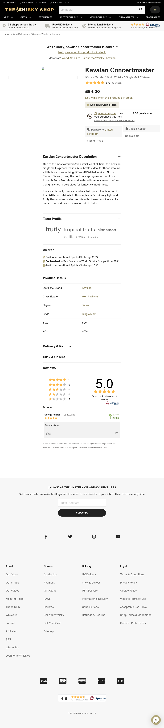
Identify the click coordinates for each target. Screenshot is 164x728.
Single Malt (89, 314)
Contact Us (51, 574)
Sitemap (49, 631)
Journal (10, 623)
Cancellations (90, 607)
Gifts (23, 17)
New (6, 17)
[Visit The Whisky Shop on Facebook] (45, 537)
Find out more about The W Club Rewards (114, 120)
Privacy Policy (128, 582)
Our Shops (12, 582)
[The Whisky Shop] (29, 10)
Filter (49, 407)
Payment (49, 582)
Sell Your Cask (52, 623)
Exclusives (45, 17)
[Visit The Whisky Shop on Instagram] (93, 537)
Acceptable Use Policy (133, 607)
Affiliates (11, 631)
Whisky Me (12, 647)
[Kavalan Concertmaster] (62, 77)
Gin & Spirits (126, 17)
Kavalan (87, 288)
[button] (82, 698)
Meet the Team (15, 599)
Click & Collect (91, 582)
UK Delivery (89, 574)
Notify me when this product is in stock (82, 52)
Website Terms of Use (133, 599)
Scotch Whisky (69, 17)
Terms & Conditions (132, 574)
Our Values (12, 590)
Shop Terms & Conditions (135, 615)
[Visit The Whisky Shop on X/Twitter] (69, 537)
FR (9, 639)
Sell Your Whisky (54, 615)
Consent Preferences (133, 623)
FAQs (47, 599)
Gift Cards (50, 590)
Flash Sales (153, 17)
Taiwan (86, 305)
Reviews (49, 607)
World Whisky (98, 17)
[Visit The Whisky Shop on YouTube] (117, 537)
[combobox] (102, 10)
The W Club (13, 607)
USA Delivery (90, 590)
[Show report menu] (116, 433)
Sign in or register (105, 113)
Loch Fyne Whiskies (18, 656)
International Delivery (95, 599)
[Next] (41, 68)
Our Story (12, 574)
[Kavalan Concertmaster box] (26, 77)
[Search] (140, 9)
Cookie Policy (128, 590)
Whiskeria (11, 615)
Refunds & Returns (93, 615)
